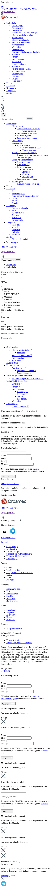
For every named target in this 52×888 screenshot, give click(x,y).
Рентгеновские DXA (21, 69)
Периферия (17, 81)
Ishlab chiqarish (18, 193)
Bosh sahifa (11, 264)
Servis (14, 191)
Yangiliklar (11, 90)
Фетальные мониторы (27, 133)
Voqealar (15, 227)
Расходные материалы (27, 138)
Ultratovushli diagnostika (22, 160)
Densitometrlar (19, 368)
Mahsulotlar (11, 23)
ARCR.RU (6, 671)
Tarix (14, 210)
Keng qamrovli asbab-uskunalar (25, 196)
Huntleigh (8, 289)
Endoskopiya (17, 181)
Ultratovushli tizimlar (22, 350)
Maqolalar (16, 225)
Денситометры (24, 145)
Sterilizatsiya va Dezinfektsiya (24, 152)
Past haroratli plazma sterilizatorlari (27, 378)
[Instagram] (5, 533)
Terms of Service (13, 640)
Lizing (14, 198)
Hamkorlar (16, 217)
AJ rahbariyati (18, 213)
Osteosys (8, 297)
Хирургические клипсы (28, 184)
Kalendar (15, 232)
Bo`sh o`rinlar (17, 220)
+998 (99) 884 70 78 (28, 9)
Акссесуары (17, 73)
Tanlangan (13, 242)
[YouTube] (8, 533)
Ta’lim (14, 201)
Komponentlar (18, 358)
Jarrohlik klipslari (20, 407)
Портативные (23, 164)
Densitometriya (18, 143)
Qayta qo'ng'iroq (8, 11)
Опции (15, 78)
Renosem (8, 299)
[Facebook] (2, 533)
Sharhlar (15, 215)
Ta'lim (9, 83)
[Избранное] (2, 101)
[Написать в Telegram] (26, 883)
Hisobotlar (16, 234)
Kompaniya (11, 88)
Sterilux (7, 307)
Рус (2, 7)
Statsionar (16, 66)
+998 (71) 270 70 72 (10, 9)
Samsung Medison (12, 302)
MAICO (7, 291)
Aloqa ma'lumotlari (20, 239)
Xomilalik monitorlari (22, 355)
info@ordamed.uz (8, 495)
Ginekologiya (17, 126)
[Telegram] (2, 257)
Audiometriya (17, 140)
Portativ (16, 387)
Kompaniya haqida (20, 208)
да (5, 324)
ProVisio (15, 203)
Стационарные (29, 131)
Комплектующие (24, 136)
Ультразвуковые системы (28, 128)
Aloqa (9, 93)
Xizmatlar (10, 86)
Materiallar (16, 360)
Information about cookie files (19, 642)
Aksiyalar (16, 229)
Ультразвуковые (19, 71)
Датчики (16, 76)
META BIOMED (11, 294)
